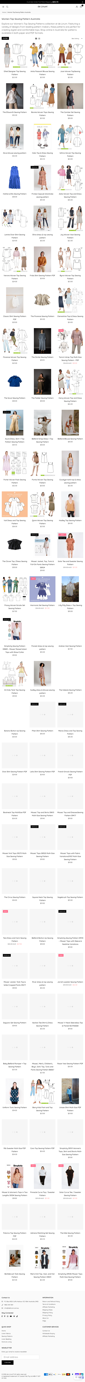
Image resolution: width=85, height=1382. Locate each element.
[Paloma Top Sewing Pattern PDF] (15, 1217)
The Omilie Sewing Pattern (42, 357)
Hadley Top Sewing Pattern (70, 520)
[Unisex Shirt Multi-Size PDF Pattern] (70, 1091)
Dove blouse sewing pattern (14, 153)
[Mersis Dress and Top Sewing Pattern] (70, 714)
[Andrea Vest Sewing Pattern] (70, 630)
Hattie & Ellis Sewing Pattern (14, 194)
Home (4, 12)
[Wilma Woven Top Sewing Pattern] (70, 137)
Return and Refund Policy (51, 1301)
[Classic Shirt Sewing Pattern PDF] (15, 300)
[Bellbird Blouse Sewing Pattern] (70, 422)
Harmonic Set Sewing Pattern (42, 605)
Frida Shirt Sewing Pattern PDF (42, 275)
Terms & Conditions (48, 1304)
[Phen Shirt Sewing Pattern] (42, 714)
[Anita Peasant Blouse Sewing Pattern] (42, 55)
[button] (81, 7)
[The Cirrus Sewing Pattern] (15, 881)
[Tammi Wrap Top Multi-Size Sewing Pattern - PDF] (70, 341)
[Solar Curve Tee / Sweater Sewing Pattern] (70, 1176)
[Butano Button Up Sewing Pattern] (15, 714)
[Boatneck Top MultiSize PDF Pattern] (15, 796)
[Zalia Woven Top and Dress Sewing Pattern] (70, 178)
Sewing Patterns (7, 1336)
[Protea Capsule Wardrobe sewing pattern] (42, 178)
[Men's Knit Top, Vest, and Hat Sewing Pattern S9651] (42, 1258)
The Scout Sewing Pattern (14, 398)
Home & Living (7, 1342)
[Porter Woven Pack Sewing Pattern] (15, 463)
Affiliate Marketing (48, 1307)
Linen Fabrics (6, 1333)
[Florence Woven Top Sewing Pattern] (15, 341)
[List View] (39, 38)
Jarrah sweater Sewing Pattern (70, 982)
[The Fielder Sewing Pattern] (42, 382)
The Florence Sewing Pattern (42, 316)
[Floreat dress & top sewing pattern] (42, 630)
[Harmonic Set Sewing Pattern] (42, 589)
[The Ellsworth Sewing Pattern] (15, 96)
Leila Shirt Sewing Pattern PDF (42, 772)
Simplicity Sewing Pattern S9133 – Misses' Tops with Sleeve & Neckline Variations (70, 941)
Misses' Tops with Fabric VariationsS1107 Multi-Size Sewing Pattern (70, 856)
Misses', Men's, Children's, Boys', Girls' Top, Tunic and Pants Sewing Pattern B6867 (42, 1066)
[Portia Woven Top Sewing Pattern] (42, 463)
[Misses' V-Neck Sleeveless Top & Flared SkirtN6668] (70, 1006)
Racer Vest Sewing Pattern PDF (70, 1063)
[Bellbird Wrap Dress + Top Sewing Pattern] (42, 422)
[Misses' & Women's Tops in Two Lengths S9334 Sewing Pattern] (15, 1176)
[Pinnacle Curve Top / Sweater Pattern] (42, 1176)
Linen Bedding (6, 1339)
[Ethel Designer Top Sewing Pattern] (15, 55)
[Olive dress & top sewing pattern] (42, 218)
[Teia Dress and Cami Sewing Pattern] (15, 922)
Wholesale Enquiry (48, 1333)
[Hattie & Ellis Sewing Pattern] (15, 178)
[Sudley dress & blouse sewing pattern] (42, 674)
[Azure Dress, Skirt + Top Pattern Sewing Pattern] (15, 422)
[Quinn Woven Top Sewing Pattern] (42, 504)
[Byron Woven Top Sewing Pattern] (70, 259)
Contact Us (46, 1331)
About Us (45, 1318)
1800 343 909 (8, 1305)
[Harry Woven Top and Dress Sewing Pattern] (70, 382)
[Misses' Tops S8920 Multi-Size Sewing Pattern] (42, 837)
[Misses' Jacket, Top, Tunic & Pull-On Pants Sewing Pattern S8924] (42, 545)
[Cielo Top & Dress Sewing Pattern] (42, 137)
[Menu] (3, 6)
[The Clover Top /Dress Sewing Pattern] (15, 545)
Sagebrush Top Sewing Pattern (70, 897)
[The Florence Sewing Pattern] (42, 300)
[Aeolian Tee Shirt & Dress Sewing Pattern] (42, 1006)
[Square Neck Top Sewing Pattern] (42, 881)
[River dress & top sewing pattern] (42, 966)
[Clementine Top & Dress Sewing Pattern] (70, 300)
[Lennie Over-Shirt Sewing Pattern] (15, 218)
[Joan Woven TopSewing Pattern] (70, 55)
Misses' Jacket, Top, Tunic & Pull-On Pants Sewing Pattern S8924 (42, 564)
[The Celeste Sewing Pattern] (70, 674)
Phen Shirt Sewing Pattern (42, 731)
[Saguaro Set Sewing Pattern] (15, 1006)
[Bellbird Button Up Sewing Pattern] (42, 922)
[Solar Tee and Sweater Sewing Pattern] (70, 545)
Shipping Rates (47, 1310)
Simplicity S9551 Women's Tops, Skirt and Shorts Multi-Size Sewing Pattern (70, 1151)
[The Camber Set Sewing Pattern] (70, 96)
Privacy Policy (47, 1315)
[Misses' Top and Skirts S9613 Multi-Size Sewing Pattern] (42, 796)
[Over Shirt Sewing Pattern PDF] (15, 755)
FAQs (44, 1321)
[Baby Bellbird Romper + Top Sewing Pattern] (15, 1047)
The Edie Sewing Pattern (70, 1233)
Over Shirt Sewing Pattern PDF (14, 772)
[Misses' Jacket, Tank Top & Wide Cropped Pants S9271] (15, 966)
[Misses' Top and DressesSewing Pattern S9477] (70, 796)
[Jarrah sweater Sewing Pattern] (70, 966)
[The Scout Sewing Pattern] (15, 382)
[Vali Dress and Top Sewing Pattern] (15, 504)
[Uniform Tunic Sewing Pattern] (15, 1091)
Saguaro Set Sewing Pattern (14, 1023)
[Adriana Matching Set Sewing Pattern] (42, 1217)
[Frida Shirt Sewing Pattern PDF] (42, 259)
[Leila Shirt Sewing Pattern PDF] (42, 755)
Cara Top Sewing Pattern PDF (42, 1148)
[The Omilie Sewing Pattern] (42, 341)
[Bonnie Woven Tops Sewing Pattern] (42, 96)
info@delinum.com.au (11, 1308)
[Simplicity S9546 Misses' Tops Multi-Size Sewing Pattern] (70, 1258)
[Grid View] (36, 38)
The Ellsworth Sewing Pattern (15, 112)
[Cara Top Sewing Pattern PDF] (42, 1132)
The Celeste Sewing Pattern (70, 690)
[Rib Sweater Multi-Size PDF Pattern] (15, 1132)
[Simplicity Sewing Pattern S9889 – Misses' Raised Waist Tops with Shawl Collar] (15, 630)
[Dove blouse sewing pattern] (15, 137)
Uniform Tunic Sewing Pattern (15, 1107)
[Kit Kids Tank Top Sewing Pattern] (15, 674)
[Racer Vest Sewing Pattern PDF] (70, 1047)
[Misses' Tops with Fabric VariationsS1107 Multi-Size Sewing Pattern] (70, 837)
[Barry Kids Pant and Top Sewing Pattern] (42, 1091)
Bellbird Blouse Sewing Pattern (70, 439)
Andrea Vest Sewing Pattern (70, 646)
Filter (5, 38)
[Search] (7, 6)
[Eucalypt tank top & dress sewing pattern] (70, 463)
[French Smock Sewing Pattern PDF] (70, 755)
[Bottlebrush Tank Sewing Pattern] (15, 1258)
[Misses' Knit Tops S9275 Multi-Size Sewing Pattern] (15, 837)
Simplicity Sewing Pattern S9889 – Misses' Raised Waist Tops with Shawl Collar (15, 649)
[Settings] (77, 7)
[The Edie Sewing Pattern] (70, 1217)
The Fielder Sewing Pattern (42, 398)
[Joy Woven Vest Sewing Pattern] (70, 218)
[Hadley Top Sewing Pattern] (70, 504)
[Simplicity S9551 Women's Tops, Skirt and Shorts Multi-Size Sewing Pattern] (70, 1132)
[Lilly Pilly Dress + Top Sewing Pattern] (70, 589)
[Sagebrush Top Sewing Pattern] (70, 881)
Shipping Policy (47, 1312)
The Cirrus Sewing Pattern (14, 897)
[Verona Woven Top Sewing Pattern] (15, 259)
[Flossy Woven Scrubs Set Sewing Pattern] (15, 589)
